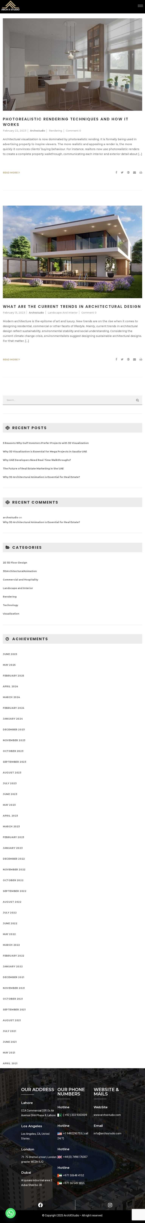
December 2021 (13, 977)
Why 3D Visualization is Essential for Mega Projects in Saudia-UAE (45, 451)
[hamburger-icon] (140, 6)
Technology (10, 605)
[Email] (134, 172)
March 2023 (11, 826)
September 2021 (14, 1009)
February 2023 (13, 837)
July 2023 (10, 783)
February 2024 (14, 708)
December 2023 (14, 729)
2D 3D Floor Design (15, 562)
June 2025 (10, 654)
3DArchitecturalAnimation (20, 571)
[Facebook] (116, 172)
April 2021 (10, 1063)
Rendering (55, 130)
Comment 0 (73, 130)
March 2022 (11, 945)
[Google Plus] (128, 172)
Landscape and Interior (63, 312)
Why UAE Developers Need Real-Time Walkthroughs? (37, 460)
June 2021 (10, 1041)
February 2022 (13, 955)
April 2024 (10, 686)
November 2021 (14, 988)
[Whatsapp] (10, 1213)
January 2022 (13, 966)
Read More (10, 172)
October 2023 (13, 751)
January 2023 (13, 848)
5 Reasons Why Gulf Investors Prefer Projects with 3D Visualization (46, 443)
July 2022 (10, 912)
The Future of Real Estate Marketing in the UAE (33, 468)
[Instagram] (110, 1205)
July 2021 (9, 1031)
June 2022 (10, 923)
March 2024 (11, 697)
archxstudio (37, 130)
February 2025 (13, 675)
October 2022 (13, 880)
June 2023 (10, 794)
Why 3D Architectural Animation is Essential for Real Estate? (41, 477)
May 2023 (9, 804)
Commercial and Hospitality (20, 579)
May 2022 (9, 934)
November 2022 (14, 869)
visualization (11, 613)
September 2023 (14, 761)
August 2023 (12, 772)
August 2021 (12, 1020)
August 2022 (12, 901)
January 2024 (13, 718)
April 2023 (10, 815)
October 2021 (13, 998)
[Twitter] (122, 172)
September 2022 (14, 891)
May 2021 (9, 1052)
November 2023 (14, 740)
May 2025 (9, 664)
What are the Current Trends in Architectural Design (72, 306)
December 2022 (14, 858)
